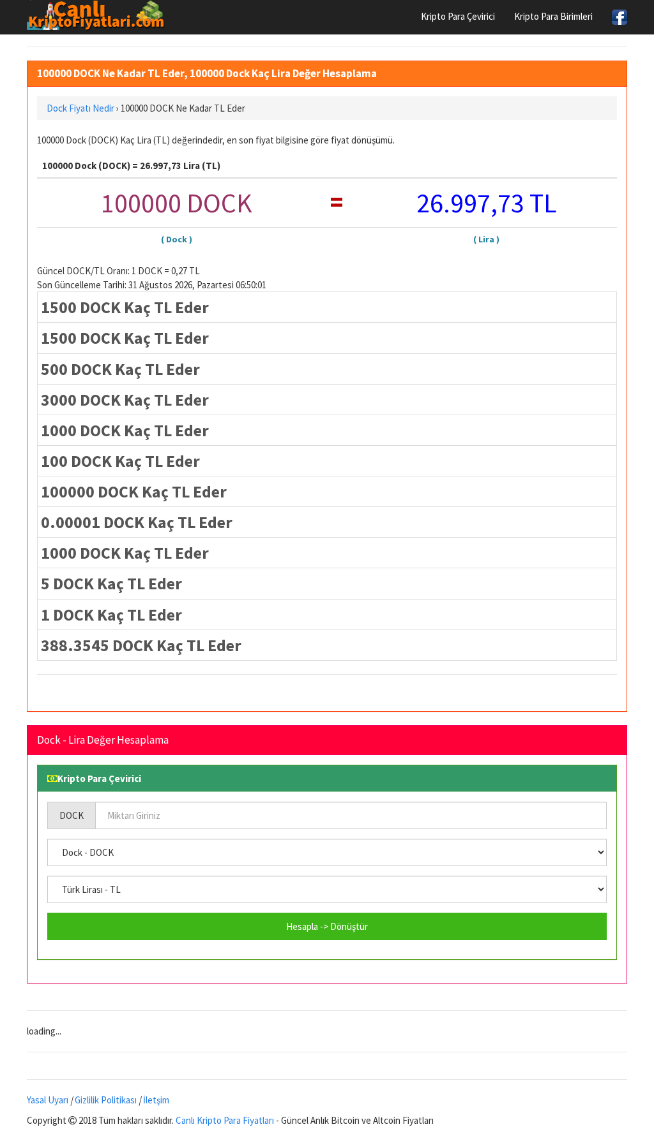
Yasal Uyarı (47, 1100)
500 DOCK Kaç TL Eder (120, 368)
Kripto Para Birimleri (553, 16)
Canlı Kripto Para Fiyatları (225, 1120)
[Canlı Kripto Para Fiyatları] (99, 15)
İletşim (156, 1100)
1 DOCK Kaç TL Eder (111, 614)
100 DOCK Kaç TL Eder (120, 460)
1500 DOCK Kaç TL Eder (125, 307)
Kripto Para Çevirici (458, 16)
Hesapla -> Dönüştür (327, 926)
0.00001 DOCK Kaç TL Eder (136, 522)
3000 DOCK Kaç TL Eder (125, 399)
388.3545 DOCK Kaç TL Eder (141, 645)
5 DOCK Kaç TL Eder (111, 583)
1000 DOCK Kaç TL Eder (125, 430)
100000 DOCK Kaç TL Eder (134, 491)
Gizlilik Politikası (106, 1100)
